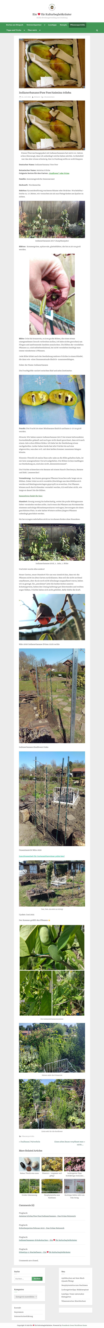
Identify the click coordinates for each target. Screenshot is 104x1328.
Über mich (32, 30)
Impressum (19, 1312)
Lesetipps (52, 25)
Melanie (37, 97)
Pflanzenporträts (77, 25)
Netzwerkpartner (34, 25)
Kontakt (17, 1308)
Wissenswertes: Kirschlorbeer (73, 1301)
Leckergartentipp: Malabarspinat (75, 1290)
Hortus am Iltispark (14, 25)
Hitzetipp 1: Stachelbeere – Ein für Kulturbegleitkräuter (44, 1252)
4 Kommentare (49, 97)
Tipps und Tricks (13, 30)
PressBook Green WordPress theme (74, 1325)
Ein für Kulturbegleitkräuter (51, 14)
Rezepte (63, 25)
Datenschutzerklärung (23, 1316)
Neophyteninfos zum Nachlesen (74, 1285)
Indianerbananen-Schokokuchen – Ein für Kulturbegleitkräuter (48, 1240)
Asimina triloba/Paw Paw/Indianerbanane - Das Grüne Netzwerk (47, 1216)
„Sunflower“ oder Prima (59, 173)
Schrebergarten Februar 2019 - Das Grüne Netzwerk (41, 1228)
